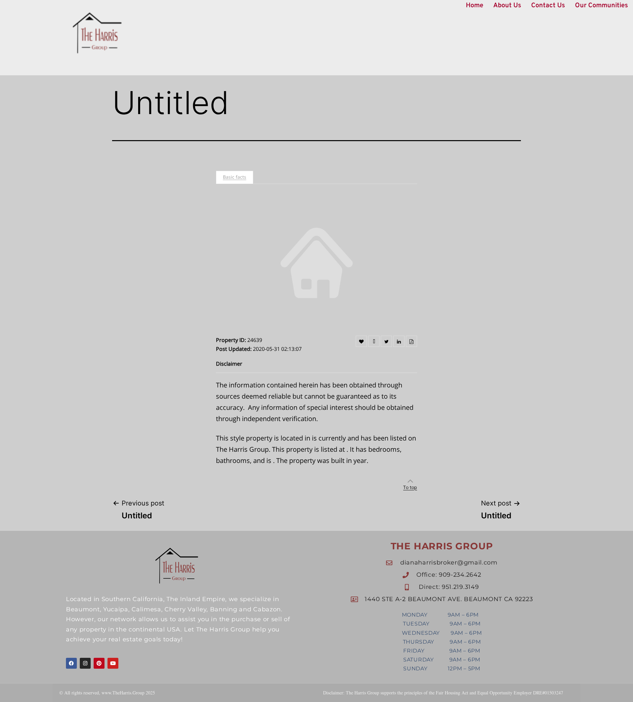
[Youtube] (112, 663)
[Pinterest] (99, 663)
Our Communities (601, 5)
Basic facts (234, 177)
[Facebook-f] (71, 663)
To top (410, 487)
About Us (507, 5)
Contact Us (548, 5)
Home (474, 5)
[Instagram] (85, 663)
